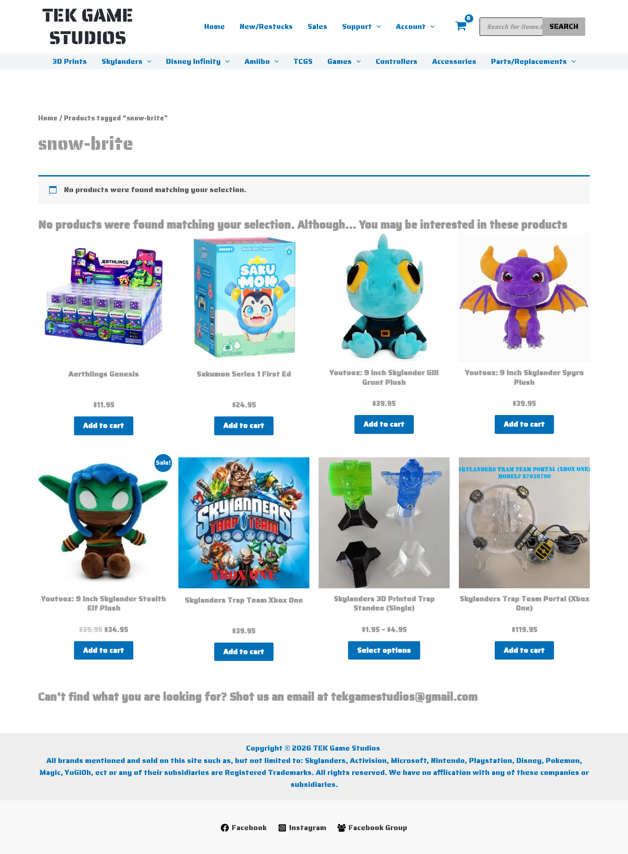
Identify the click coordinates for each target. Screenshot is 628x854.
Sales (317, 26)
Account (411, 26)
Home (214, 26)
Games (339, 61)
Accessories (454, 61)
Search (563, 26)
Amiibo (257, 61)
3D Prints (69, 61)
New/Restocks (266, 26)
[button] (376, 27)
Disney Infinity (193, 61)
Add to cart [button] (103, 425)
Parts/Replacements (529, 61)
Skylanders (122, 61)
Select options (384, 650)
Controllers (396, 61)
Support (357, 26)
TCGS (303, 61)
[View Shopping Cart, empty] (460, 26)
